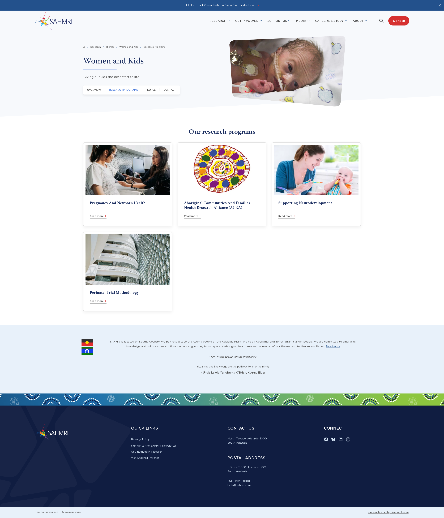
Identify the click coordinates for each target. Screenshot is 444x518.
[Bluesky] (333, 439)
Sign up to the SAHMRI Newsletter (153, 445)
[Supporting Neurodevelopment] (316, 184)
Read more (333, 346)
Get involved (246, 21)
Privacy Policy (140, 439)
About (358, 21)
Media (301, 21)
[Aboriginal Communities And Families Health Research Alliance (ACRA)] (222, 184)
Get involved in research (147, 451)
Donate (399, 21)
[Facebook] (326, 439)
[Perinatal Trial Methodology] (127, 271)
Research (217, 21)
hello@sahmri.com (239, 485)
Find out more (248, 5)
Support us (277, 21)
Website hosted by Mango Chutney (388, 512)
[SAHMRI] (53, 21)
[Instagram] (348, 439)
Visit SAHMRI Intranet (145, 457)
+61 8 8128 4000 (239, 481)
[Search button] (381, 21)
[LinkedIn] (341, 439)
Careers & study (329, 21)
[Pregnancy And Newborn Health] (127, 184)
